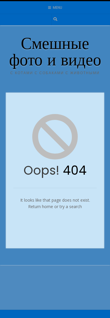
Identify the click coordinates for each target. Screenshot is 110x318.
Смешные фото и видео (55, 53)
